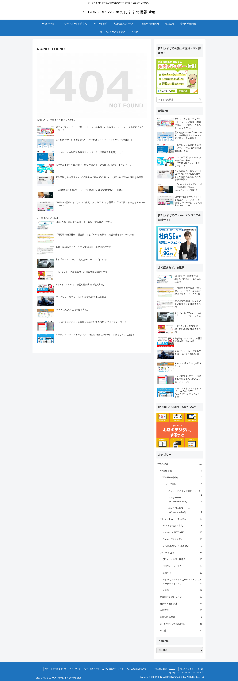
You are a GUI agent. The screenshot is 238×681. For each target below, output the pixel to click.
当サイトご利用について (55, 669)
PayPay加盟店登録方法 (136, 669)
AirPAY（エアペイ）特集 (113, 669)
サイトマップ (75, 669)
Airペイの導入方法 (91, 669)
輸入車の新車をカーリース (191, 669)
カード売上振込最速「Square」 (163, 669)
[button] (200, 99)
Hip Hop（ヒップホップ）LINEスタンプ (185, 672)
